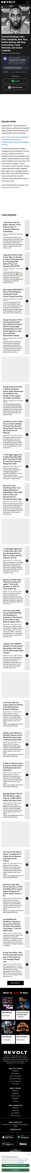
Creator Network (15, 1081)
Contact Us (15, 1110)
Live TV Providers (15, 1076)
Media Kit (15, 1098)
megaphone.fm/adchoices (11, 187)
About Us (16, 1091)
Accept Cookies (15, 1170)
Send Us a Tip (15, 1096)
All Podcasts (15, 1073)
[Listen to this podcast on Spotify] (15, 81)
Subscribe (15, 1108)
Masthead (15, 1093)
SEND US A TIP (15, 1129)
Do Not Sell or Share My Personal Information (15, 1165)
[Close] (29, 1154)
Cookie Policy (20, 1162)
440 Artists (15, 1084)
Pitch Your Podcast (15, 1079)
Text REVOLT (15, 1113)
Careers (15, 1101)
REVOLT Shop (15, 1116)
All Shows (15, 1071)
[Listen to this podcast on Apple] (15, 87)
